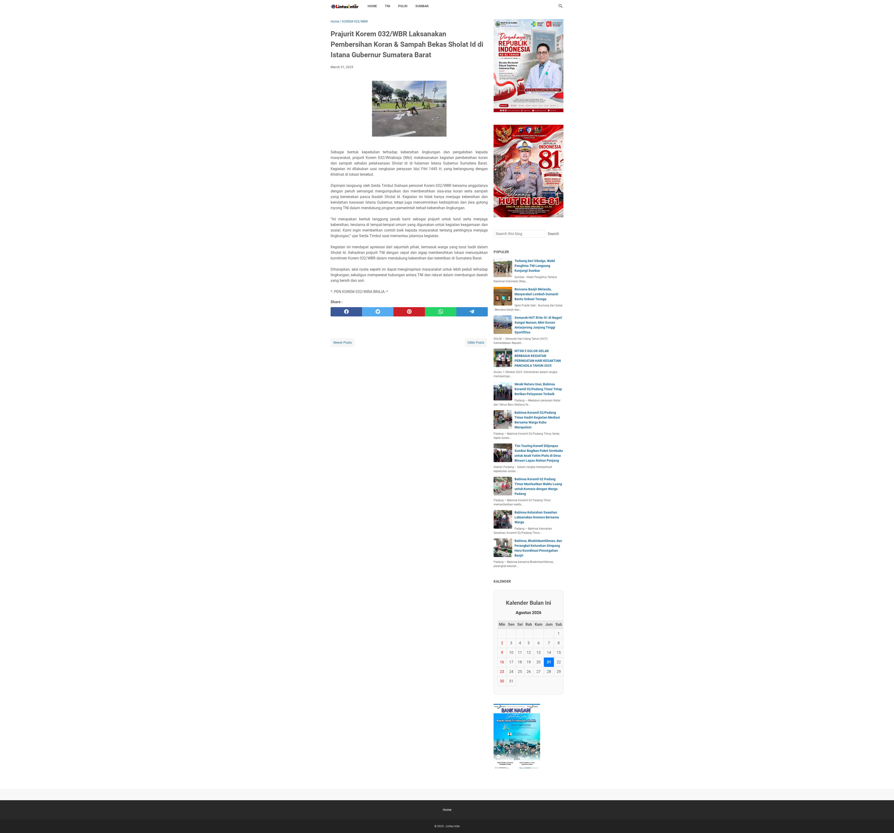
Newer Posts (342, 342)
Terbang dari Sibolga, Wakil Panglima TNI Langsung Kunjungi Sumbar (535, 265)
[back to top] (884, 822)
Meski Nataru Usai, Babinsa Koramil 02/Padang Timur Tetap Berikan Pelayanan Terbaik (538, 389)
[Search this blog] (560, 6)
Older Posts (475, 342)
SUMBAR (422, 6)
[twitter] (377, 311)
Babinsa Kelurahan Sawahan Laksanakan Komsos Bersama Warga (537, 517)
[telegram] (472, 311)
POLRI (402, 6)
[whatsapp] (440, 311)
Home (372, 6)
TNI (387, 6)
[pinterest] (409, 311)
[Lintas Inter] (345, 6)
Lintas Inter (453, 826)
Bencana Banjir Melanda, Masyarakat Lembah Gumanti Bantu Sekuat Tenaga (536, 294)
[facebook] (346, 311)
